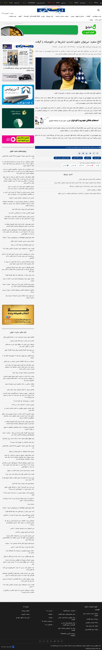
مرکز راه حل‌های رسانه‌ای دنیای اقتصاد (66, 629)
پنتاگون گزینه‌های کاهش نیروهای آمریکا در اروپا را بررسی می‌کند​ (18, 291)
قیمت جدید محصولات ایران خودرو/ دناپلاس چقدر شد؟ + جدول (18, 250)
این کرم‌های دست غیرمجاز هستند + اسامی (22, 528)
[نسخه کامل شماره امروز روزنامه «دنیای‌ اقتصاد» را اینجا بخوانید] (18, 54)
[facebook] (93, 153)
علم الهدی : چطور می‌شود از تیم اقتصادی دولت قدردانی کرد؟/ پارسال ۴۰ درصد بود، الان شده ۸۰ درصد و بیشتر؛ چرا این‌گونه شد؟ (18, 395)
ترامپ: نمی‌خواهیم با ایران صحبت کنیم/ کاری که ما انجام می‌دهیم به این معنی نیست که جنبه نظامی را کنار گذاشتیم (18, 256)
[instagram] (61, 641)
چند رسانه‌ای (12, 16)
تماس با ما (49, 611)
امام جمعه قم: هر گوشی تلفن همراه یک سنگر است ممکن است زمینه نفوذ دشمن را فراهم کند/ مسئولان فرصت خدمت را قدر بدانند (19, 367)
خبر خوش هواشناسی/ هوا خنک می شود (22, 245)
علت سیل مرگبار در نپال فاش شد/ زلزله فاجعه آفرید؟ (19, 275)
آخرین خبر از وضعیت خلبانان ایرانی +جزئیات (21, 198)
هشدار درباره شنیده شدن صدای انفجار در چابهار (20, 471)
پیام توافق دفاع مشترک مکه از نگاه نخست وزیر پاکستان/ (18, 439)
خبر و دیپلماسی (96, 16)
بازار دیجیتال (49, 16)
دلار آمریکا (7, 3)
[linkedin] (86, 153)
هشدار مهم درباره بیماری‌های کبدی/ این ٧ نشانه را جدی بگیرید (18, 280)
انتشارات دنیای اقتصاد (69, 611)
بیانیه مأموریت (25, 614)
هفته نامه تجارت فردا (92, 626)
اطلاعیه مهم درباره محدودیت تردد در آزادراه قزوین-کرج (19, 337)
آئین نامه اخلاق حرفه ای (22, 618)
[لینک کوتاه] (97, 153)
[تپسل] (36, 118)
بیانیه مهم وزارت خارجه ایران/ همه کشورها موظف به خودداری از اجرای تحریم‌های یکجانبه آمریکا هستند (19, 225)
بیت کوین (54, 3)
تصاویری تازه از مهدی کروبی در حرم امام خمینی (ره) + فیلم (18, 494)
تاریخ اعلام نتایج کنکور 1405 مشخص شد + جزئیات (19, 543)
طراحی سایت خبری (7, 647)
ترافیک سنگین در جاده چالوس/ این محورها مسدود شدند (19, 385)
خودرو (43, 16)
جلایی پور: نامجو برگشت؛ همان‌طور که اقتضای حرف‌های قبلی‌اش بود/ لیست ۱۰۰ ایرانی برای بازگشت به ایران (18, 574)
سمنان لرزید (31, 504)
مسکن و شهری (80, 16)
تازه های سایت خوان (18, 332)
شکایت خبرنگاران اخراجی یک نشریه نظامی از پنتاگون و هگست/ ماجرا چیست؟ (18, 591)
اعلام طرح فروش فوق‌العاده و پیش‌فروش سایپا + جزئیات (18, 238)
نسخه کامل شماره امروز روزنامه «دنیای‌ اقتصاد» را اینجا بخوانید (19, 69)
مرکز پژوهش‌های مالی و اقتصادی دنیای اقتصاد (68, 624)
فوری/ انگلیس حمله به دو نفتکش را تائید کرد (21, 213)
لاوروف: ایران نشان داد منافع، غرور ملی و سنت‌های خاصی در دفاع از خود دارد (19, 345)
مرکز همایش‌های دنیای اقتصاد (66, 614)
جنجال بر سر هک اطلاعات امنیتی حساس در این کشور (19, 361)
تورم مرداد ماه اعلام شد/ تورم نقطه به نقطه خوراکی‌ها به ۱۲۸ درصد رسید (18, 479)
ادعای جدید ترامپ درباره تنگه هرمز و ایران (22, 341)
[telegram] (83, 153)
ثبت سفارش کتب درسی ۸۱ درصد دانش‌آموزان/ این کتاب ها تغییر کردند (18, 569)
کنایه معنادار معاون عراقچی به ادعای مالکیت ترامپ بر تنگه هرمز (19, 409)
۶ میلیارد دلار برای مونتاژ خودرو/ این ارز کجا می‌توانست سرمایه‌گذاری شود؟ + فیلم (18, 500)
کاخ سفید (97, 158)
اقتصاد (88, 16)
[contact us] (43, 641)
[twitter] (90, 153)
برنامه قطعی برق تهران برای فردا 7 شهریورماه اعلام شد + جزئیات (18, 357)
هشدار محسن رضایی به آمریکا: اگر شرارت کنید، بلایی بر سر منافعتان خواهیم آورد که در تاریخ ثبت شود (18, 193)
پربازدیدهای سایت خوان (18, 151)
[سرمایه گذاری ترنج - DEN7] (51, 29)
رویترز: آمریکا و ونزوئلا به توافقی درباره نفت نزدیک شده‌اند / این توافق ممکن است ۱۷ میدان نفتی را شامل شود (18, 562)
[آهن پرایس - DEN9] (18, 95)
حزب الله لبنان (77, 158)
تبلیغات (50, 614)
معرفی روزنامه (25, 611)
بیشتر (91, 20)
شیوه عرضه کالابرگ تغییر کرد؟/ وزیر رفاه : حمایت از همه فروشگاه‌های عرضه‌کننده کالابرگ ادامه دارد (18, 285)
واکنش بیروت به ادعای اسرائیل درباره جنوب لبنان (20, 390)
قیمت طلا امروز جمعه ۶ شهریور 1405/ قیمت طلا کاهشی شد (18, 447)
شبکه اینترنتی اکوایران (92, 623)
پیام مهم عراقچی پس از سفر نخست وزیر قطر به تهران (19, 556)
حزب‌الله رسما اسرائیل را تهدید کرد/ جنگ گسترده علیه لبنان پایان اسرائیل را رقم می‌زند (77, 183)
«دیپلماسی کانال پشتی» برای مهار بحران (90, 179)
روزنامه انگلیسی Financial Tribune (68, 635)
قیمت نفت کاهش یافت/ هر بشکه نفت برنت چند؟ (19, 474)
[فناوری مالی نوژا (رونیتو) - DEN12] (18, 315)
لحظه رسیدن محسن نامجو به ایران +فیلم (22, 241)
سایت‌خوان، (93, 147)
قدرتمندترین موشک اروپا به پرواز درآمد (23, 373)
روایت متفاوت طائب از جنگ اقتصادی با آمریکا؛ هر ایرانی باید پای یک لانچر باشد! (18, 580)
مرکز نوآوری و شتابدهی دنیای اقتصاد (66, 619)
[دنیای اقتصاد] (51, 10)
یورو (91, 3)
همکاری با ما (48, 625)
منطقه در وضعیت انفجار (94, 190)
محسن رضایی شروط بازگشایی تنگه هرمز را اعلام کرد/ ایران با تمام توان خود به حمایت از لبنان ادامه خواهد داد (19, 219)
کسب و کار (98, 20)
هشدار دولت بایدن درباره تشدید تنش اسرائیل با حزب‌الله (85, 186)
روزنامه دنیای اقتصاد (92, 619)
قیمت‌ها (26, 16)
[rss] (51, 641)
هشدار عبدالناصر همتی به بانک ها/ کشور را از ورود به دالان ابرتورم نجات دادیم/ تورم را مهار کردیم (19, 263)
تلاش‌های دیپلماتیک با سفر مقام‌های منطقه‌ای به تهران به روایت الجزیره (18, 428)
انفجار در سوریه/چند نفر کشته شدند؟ (23, 401)
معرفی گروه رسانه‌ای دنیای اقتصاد (90, 615)
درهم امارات (73, 3)
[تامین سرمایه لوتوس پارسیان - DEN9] (18, 118)
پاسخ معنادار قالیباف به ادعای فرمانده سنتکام (21, 452)
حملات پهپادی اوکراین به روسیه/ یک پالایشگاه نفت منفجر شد (20, 552)
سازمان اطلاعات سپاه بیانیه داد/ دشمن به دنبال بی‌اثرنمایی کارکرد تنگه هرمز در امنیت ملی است (21, 188)
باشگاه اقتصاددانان (35, 16)
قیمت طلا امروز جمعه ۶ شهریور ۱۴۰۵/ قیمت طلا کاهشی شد (18, 157)
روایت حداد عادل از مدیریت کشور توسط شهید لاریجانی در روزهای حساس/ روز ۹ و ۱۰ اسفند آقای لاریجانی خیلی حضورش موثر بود (18, 378)
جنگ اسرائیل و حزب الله (62, 158)
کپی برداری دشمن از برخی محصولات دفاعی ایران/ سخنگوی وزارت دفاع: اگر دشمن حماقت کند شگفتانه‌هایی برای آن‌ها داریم (18, 538)
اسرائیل (88, 158)
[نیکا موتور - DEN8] (18, 77)
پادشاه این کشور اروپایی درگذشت (24, 532)
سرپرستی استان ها (47, 621)
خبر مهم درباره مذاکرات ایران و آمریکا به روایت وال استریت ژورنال (20, 297)
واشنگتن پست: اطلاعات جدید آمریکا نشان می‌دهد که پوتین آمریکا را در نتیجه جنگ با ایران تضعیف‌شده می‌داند (19, 523)
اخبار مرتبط (68, 174)
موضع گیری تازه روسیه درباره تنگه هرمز (23, 209)
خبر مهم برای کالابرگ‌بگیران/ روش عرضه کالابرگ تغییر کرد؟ (19, 351)
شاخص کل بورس (31, 3)
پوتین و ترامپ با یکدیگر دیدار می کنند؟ (23, 405)
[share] (47, 641)
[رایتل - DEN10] (18, 139)
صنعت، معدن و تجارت (62, 16)
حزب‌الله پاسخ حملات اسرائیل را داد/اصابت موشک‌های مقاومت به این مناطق (79, 194)
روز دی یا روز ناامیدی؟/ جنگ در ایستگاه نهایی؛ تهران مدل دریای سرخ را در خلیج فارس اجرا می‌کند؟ (19, 488)
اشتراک (50, 618)
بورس (72, 16)
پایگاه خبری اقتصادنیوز (91, 630)
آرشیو (20, 16)
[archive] (40, 641)
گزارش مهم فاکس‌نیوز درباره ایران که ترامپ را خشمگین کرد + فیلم (18, 516)
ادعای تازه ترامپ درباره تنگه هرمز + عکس (22, 547)
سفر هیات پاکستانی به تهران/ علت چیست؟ (22, 442)
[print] (79, 153)
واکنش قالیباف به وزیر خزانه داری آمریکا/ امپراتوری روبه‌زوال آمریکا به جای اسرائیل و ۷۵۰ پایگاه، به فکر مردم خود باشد (18, 269)
